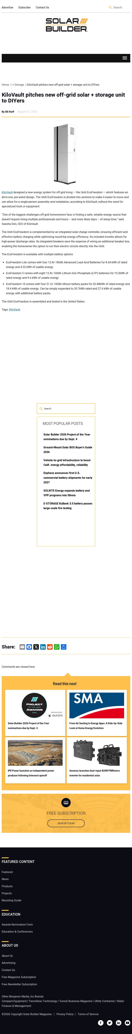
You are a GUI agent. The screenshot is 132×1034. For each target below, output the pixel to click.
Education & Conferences (17, 932)
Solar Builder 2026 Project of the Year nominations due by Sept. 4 (28, 726)
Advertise (7, 7)
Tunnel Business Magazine (75, 1001)
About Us (7, 956)
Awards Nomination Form (17, 925)
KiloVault (7, 192)
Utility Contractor (105, 1001)
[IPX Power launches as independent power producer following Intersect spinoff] (35, 753)
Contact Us (42, 7)
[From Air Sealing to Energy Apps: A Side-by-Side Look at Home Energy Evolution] (96, 705)
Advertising (8, 963)
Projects (7, 893)
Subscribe (24, 7)
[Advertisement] (62, 601)
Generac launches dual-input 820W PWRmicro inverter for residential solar (94, 773)
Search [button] (110, 7)
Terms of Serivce (88, 1014)
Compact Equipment (14, 1001)
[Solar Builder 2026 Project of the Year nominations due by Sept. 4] (35, 705)
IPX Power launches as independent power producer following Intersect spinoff (31, 773)
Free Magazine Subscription (19, 977)
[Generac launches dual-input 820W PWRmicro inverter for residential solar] (96, 753)
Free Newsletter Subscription (19, 984)
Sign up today (66, 823)
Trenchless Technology (43, 1001)
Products (7, 886)
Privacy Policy (65, 1014)
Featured (7, 872)
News (5, 879)
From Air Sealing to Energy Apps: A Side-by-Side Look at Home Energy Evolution (95, 726)
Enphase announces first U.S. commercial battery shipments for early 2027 (67, 478)
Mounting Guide (11, 900)
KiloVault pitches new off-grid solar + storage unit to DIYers (63, 98)
